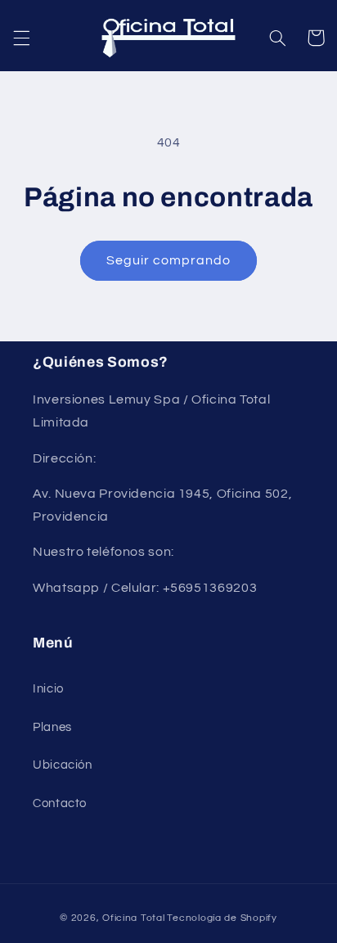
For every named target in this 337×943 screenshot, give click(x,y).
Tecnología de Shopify (221, 918)
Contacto (60, 803)
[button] (21, 37)
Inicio (48, 689)
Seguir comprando (168, 260)
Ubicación (62, 765)
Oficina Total (133, 918)
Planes (52, 727)
